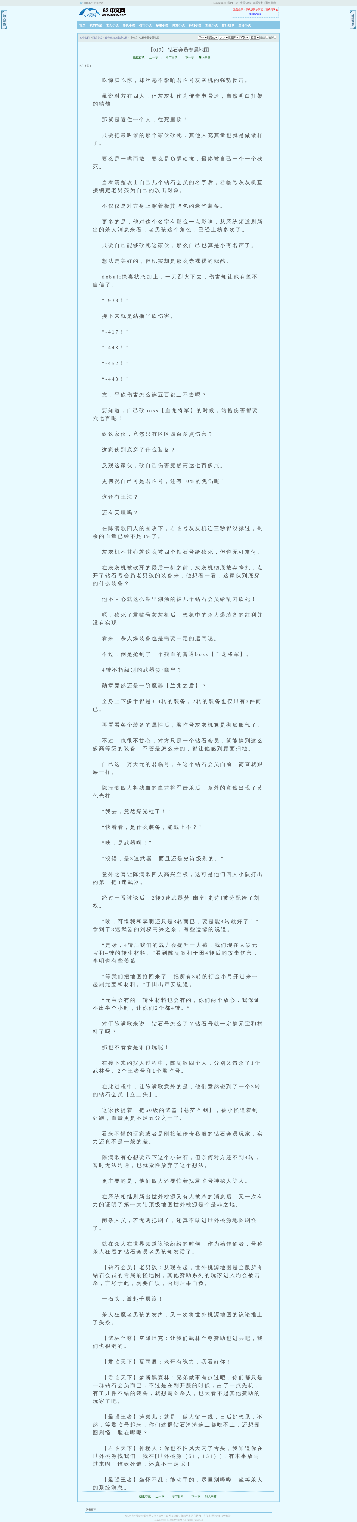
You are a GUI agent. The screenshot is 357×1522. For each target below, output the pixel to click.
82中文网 (103, 12)
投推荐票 (139, 57)
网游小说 (178, 25)
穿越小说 (162, 25)
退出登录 (270, 2)
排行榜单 (228, 25)
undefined (220, 2)
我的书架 (232, 2)
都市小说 (145, 25)
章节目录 (171, 57)
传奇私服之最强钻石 (116, 37)
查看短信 (245, 2)
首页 (82, 25)
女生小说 (211, 25)
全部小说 (244, 25)
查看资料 (258, 2)
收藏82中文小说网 (94, 2)
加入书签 (204, 57)
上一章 (153, 57)
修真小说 (129, 25)
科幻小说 (195, 25)
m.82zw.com (255, 13)
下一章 (189, 57)
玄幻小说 (112, 25)
